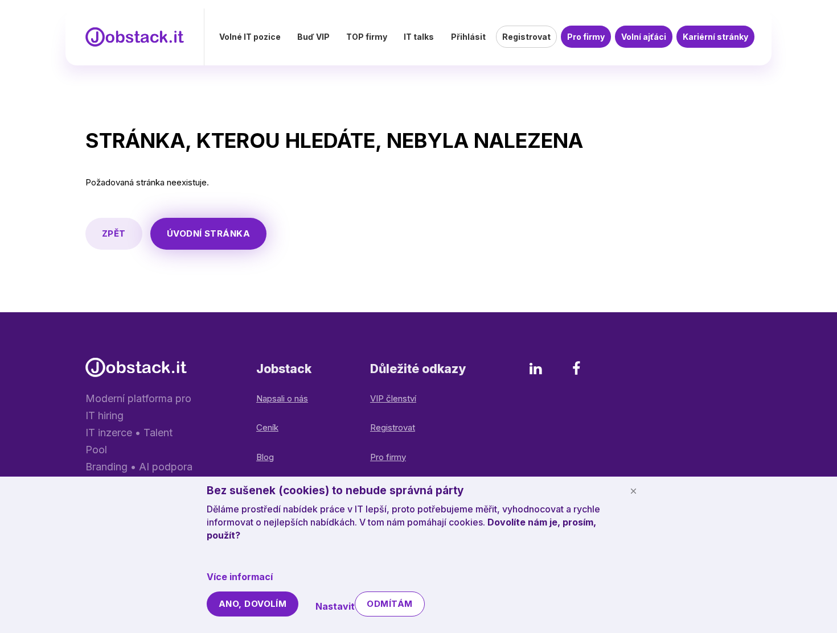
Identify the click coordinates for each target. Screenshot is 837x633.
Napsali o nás (282, 398)
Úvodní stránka (208, 233)
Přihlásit (468, 37)
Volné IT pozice (250, 37)
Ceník (267, 427)
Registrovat (526, 37)
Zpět (114, 233)
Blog (265, 457)
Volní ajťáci (643, 37)
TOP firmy (366, 37)
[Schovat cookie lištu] (633, 491)
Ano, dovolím (252, 603)
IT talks (419, 37)
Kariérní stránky (715, 37)
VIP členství (393, 398)
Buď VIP (313, 37)
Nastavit (335, 606)
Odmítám (389, 603)
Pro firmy (586, 37)
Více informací (240, 576)
